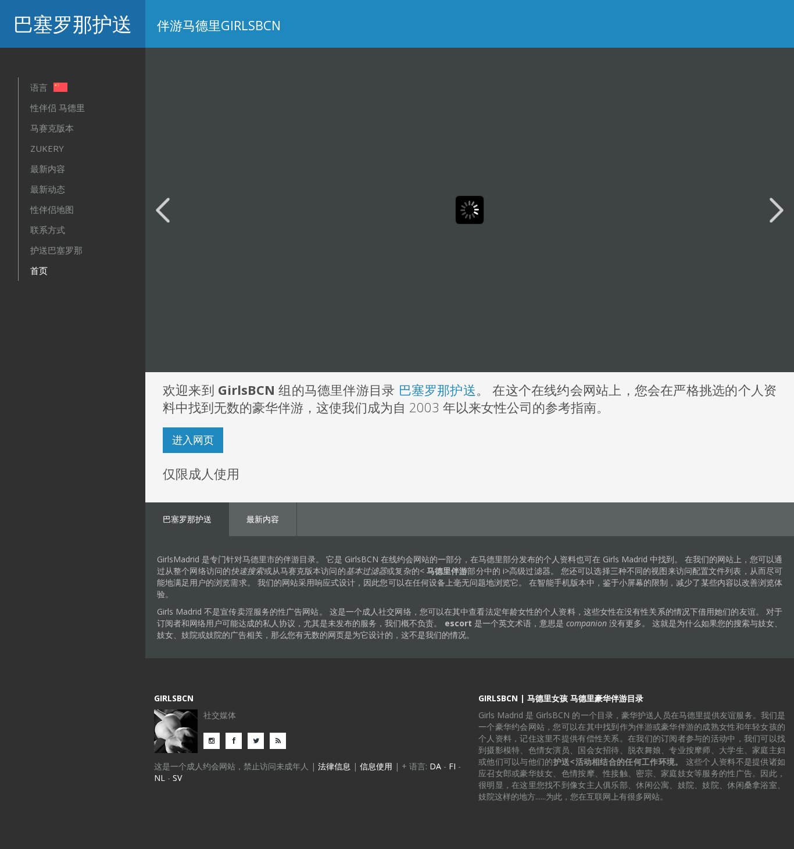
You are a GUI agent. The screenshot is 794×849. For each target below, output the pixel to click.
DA (435, 766)
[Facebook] (237, 739)
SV (177, 777)
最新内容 (47, 168)
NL (159, 777)
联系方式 (47, 230)
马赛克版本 (52, 128)
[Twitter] (259, 739)
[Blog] (281, 739)
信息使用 (376, 766)
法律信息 (334, 766)
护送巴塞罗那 (56, 250)
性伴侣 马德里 (57, 107)
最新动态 (47, 189)
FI (452, 766)
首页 (39, 270)
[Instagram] (214, 739)
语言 (40, 87)
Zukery (47, 148)
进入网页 (193, 440)
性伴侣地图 (52, 209)
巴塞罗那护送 (72, 23)
